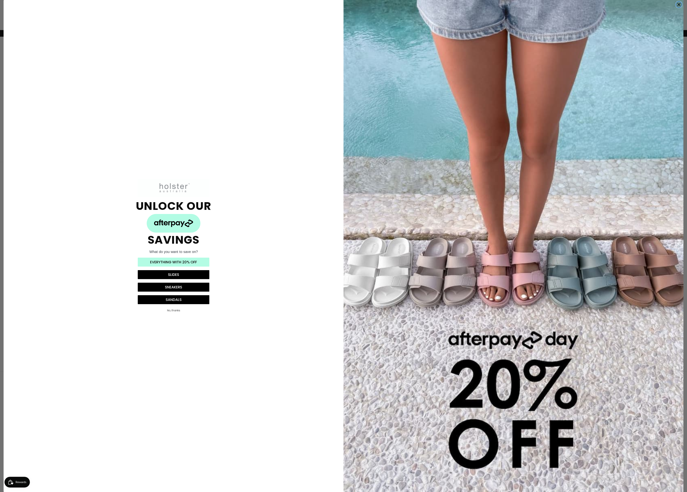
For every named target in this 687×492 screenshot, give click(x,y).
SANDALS (174, 299)
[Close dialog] (679, 4)
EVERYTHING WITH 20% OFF (173, 262)
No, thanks (173, 310)
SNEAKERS (173, 287)
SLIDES (173, 274)
